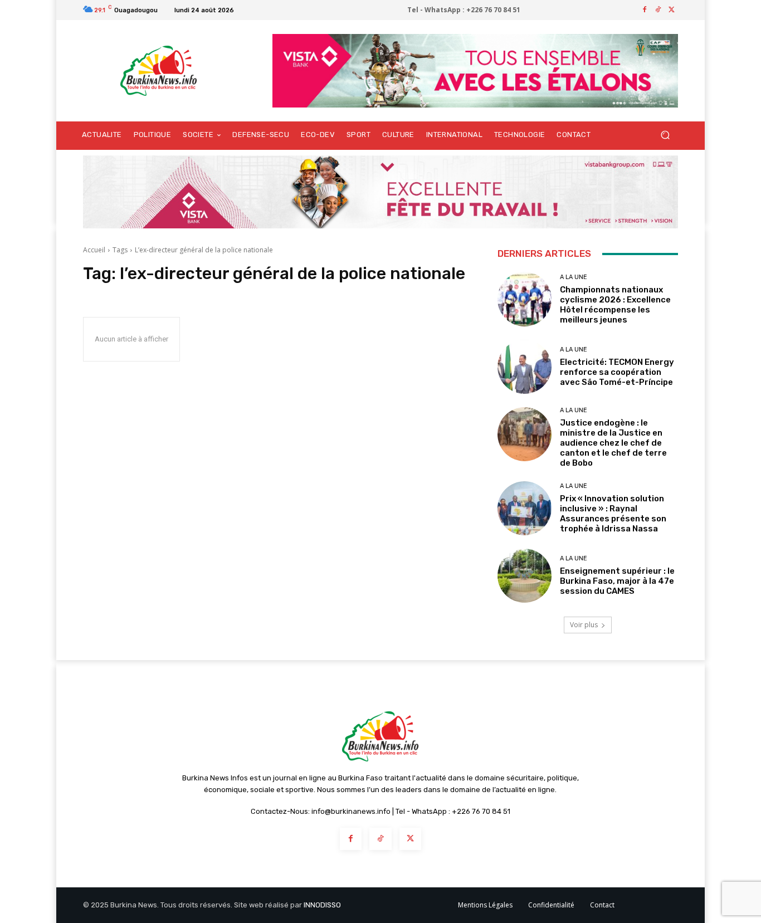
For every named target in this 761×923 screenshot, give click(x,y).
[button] (665, 135)
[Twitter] (671, 10)
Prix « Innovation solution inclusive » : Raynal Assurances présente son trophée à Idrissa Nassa (613, 514)
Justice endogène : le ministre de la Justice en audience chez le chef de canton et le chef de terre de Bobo (613, 443)
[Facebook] (644, 10)
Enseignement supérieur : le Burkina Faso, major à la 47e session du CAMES (617, 581)
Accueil (94, 250)
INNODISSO (322, 905)
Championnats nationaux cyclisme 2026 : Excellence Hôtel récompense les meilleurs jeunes (615, 305)
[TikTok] (658, 10)
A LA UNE (573, 277)
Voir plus (584, 624)
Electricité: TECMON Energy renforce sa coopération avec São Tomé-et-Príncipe (617, 372)
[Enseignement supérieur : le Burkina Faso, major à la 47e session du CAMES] (524, 576)
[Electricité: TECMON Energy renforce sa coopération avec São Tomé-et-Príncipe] (524, 367)
